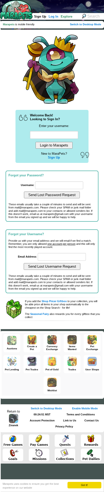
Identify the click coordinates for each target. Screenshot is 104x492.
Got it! (84, 485)
